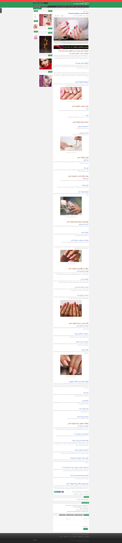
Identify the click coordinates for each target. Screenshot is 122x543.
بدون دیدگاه (75, 494)
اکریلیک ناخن (86, 499)
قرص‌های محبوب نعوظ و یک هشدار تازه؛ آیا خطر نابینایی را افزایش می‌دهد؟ (62, 8)
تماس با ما (73, 534)
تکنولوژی (77, 6)
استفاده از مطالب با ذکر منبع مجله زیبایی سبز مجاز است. (82, 541)
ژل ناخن (82, 499)
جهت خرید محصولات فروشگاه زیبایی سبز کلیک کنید (77, 0)
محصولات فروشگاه (64, 6)
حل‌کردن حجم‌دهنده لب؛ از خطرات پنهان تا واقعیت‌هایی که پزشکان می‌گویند (77, 511)
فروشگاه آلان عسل (73, 536)
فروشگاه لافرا (65, 536)
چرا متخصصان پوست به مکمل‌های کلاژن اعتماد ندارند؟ (80, 506)
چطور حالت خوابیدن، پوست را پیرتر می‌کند (82, 509)
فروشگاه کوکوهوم (80, 536)
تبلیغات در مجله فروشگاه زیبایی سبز (84, 534)
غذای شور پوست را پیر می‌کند (84, 508)
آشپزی (83, 6)
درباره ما (77, 534)
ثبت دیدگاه (85, 528)
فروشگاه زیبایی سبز (86, 536)
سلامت (69, 6)
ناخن (72, 55)
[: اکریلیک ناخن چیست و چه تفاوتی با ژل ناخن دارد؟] (55, 15)
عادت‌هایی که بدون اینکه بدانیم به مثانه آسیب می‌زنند (45, 8)
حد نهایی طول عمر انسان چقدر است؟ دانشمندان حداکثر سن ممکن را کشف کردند (77, 505)
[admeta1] (71, 47)
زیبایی (85, 6)
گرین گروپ (61, 536)
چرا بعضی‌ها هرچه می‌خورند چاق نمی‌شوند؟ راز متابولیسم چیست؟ (81, 8)
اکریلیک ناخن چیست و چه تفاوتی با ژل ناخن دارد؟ (78, 13)
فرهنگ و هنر (72, 6)
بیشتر (60, 6)
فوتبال (57, 6)
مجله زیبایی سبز (83, 55)
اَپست (69, 536)
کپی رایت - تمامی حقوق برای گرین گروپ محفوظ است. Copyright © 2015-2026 (79, 540)
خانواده (80, 6)
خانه (87, 6)
